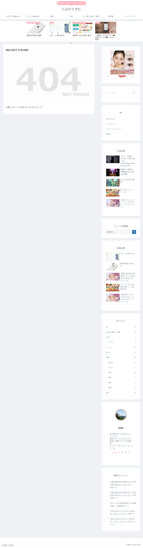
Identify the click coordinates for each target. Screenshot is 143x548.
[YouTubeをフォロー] (116, 452)
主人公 (122, 362)
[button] (134, 93)
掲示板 (108, 134)
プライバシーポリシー (114, 129)
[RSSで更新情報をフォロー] (128, 452)
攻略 (121, 357)
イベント (121, 347)
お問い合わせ (110, 119)
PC (121, 327)
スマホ (122, 342)
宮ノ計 (121, 352)
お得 (121, 337)
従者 (122, 372)
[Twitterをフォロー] (113, 452)
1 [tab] (71, 43)
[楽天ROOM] (122, 452)
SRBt (121, 428)
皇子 (122, 377)
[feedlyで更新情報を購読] (125, 452)
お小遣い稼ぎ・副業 (121, 332)
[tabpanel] (37, 31)
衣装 (122, 382)
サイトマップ (110, 124)
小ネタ (122, 367)
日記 (121, 393)
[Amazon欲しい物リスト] (119, 452)
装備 (122, 387)
